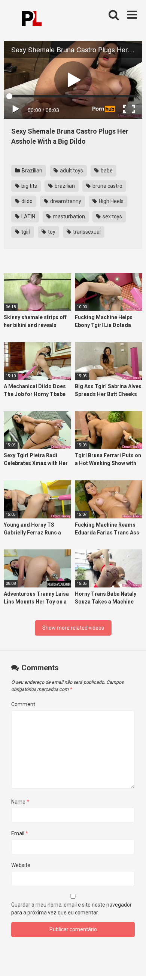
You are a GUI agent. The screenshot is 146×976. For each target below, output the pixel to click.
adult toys (71, 171)
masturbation (68, 216)
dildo (26, 201)
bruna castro (106, 186)
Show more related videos (73, 628)
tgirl (25, 232)
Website (20, 865)
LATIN (27, 216)
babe (106, 171)
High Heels (111, 201)
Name (20, 802)
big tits (28, 186)
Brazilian (31, 171)
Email (19, 833)
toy (51, 232)
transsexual (86, 232)
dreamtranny (65, 201)
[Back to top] (132, 961)
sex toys (111, 216)
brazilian (64, 186)
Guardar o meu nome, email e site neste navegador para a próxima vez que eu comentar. (71, 909)
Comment (23, 704)
